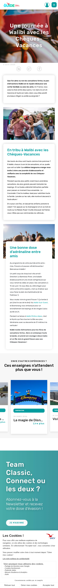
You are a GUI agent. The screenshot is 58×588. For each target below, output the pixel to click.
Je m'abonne (16, 523)
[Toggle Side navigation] (47, 4)
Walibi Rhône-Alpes (34, 316)
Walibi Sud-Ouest (41, 302)
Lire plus (39, 423)
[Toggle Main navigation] (54, 4)
